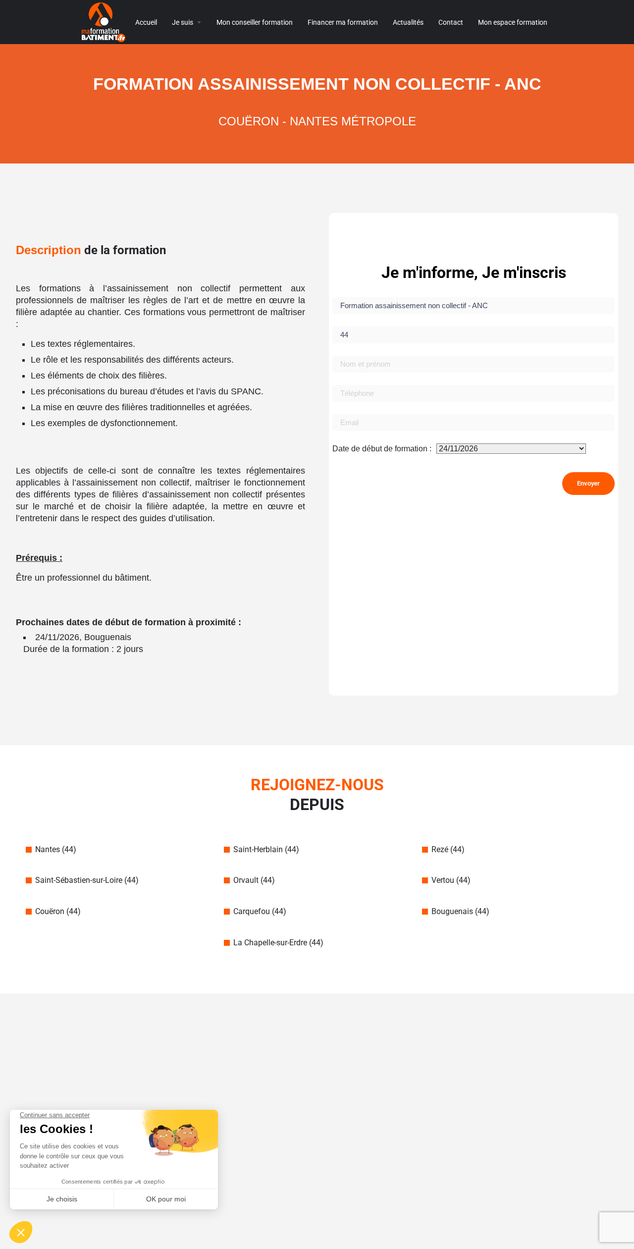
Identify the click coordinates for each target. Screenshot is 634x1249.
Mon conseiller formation (254, 22)
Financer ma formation (343, 22)
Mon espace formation (512, 22)
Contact (450, 22)
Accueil (146, 22)
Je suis (182, 22)
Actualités (408, 22)
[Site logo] (105, 21)
